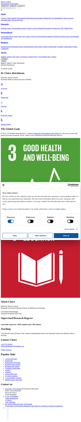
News (36, 57)
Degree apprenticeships (26, 47)
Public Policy (68, 28)
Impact (9, 28)
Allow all (66, 235)
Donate (74, 47)
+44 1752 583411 (7, 344)
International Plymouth (12, 363)
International (6, 32)
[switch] (31, 221)
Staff (4, 61)
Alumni (30, 57)
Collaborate (5, 48)
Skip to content (6, 2)
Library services (68, 18)
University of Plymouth (13, 389)
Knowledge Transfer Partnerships (45, 47)
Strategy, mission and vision (10, 57)
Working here (46, 57)
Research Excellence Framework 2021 (51, 28)
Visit (39, 57)
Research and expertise (12, 364)
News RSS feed (11, 374)
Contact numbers (11, 376)
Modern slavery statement (13, 380)
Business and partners (12, 366)
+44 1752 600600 (11, 396)
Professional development (34, 18)
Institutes (4, 28)
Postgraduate (21, 18)
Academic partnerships (64, 47)
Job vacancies (10, 402)
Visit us (8, 400)
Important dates (6, 20)
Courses (3, 18)
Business (4, 42)
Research (5, 24)
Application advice (7, 36)
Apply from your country (22, 36)
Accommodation (56, 18)
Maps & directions (11, 398)
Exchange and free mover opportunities (66, 36)
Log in (21, 6)
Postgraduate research (19, 28)
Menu (13, 6)
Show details (69, 229)
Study (3, 14)
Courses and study (11, 359)
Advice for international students (41, 36)
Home (3, 63)
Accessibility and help (13, 378)
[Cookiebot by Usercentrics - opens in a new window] (69, 185)
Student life (47, 18)
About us (8, 372)
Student (4, 59)
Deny (15, 235)
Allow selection (40, 235)
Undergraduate (12, 18)
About (3, 52)
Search (5, 6)
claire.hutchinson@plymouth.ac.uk (12, 346)
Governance (24, 57)
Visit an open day (17, 20)
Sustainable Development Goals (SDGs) (46, 133)
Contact (53, 57)
